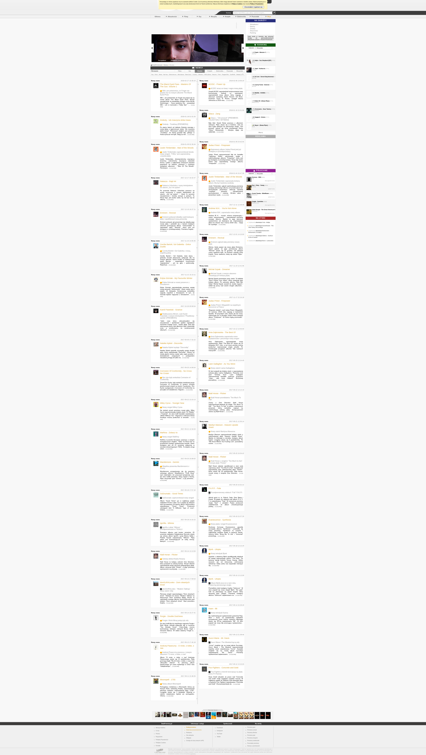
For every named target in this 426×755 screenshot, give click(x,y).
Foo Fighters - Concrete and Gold (223, 668)
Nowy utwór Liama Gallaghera (223, 368)
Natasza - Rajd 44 (168, 181)
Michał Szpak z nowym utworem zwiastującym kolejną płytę (222, 274)
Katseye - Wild (256, 177)
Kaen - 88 (213, 609)
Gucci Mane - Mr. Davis (219, 638)
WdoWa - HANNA (259, 93)
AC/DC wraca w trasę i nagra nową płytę (227, 88)
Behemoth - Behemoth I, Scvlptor (259, 236)
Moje (269, 16)
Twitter (219, 736)
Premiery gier (251, 727)
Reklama (189, 732)
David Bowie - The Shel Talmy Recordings (261, 231)
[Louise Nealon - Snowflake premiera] (213, 713)
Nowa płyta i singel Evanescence (224, 524)
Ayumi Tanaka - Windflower (260, 193)
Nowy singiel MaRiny (170, 437)
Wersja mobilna (160, 727)
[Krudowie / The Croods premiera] (235, 713)
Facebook (220, 727)
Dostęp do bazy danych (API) (195, 740)
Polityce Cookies (237, 4)
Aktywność (254, 31)
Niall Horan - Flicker (169, 555)
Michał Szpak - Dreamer (219, 269)
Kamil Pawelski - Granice (171, 310)
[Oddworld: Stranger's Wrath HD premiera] (180, 713)
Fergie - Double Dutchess (171, 616)
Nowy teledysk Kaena (219, 613)
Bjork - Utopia (215, 549)
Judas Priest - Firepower (219, 145)
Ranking (253, 33)
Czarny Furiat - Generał (261, 85)
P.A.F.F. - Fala (215, 488)
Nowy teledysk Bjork (219, 553)
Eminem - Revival (168, 213)
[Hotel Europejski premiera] (185, 713)
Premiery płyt (251, 735)
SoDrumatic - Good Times (171, 494)
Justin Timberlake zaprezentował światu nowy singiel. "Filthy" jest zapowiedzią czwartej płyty (177, 154)
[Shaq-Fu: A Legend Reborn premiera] (241, 713)
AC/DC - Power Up (217, 84)
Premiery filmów (252, 732)
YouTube (219, 733)
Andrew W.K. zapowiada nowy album (225, 212)
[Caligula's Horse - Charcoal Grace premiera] (224, 713)
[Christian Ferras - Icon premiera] (157, 713)
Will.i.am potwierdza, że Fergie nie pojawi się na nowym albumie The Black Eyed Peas (176, 93)
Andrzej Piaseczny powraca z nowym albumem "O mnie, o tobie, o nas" (176, 653)
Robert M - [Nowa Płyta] (261, 101)
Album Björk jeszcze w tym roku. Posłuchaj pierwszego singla (222, 584)
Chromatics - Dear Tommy (262, 109)
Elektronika (241, 16)
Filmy (186, 16)
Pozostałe (255, 16)
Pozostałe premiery (253, 743)
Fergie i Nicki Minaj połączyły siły (175, 620)
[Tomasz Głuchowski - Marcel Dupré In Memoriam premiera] (197, 713)
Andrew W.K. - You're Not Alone (223, 208)
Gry (200, 16)
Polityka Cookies (161, 742)
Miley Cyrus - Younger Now (172, 403)
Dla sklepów (190, 735)
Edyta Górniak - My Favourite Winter (176, 278)
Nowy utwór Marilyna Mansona (223, 431)
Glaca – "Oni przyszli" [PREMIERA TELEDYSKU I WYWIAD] (223, 119)
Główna (157, 16)
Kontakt (158, 745)
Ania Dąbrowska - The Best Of (222, 332)
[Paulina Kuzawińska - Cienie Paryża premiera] (191, 713)
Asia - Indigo (266, 227)
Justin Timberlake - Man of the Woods (177, 148)
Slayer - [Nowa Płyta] (261, 125)
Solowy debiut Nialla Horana (173, 559)
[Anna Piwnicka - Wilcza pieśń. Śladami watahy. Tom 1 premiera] (208, 713)
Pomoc (158, 733)
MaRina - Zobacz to (169, 432)
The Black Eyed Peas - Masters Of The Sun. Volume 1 (175, 85)
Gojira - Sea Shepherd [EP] (262, 60)
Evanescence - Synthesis (220, 520)
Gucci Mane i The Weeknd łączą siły (225, 642)
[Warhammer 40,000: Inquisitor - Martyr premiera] (257, 713)
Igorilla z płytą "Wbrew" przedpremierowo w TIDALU (171, 528)
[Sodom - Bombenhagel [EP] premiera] (219, 713)
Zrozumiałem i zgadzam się (253, 7)
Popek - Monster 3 (260, 52)
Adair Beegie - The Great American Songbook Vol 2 (268, 209)
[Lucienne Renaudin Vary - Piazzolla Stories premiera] (202, 713)
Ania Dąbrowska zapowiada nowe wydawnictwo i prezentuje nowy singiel (224, 337)
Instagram (220, 730)
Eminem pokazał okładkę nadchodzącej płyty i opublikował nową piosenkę (177, 218)
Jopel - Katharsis (259, 68)
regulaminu (193, 753)
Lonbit (163, 752)
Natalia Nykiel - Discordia (171, 343)
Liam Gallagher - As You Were (222, 364)
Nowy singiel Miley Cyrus (172, 407)
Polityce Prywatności (256, 4)
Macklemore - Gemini (169, 462)
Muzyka (214, 16)
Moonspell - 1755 (167, 680)
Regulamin (159, 736)
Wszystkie (239, 71)
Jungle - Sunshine (257, 201)
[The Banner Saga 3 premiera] (262, 713)
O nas (157, 730)
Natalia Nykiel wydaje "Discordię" (175, 347)
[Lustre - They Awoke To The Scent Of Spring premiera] (230, 713)
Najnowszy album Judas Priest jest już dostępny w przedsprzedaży (225, 150)
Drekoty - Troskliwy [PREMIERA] (175, 124)
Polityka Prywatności (162, 739)
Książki (227, 16)
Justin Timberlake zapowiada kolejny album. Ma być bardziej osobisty (224, 182)
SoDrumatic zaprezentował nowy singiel (178, 498)
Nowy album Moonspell (171, 684)
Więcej (260, 132)
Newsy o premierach (253, 746)
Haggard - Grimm (259, 117)
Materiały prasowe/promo (194, 730)
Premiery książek (252, 738)
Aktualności (172, 16)
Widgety (188, 738)
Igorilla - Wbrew (167, 523)
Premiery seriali (252, 730)
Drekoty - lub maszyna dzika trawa (175, 120)
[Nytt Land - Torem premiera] (169, 713)
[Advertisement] (195, 25)
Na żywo (260, 218)
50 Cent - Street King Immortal (264, 76)
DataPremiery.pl (166, 723)
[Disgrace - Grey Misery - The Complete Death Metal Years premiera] (163, 713)
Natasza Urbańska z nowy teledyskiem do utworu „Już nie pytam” (176, 186)
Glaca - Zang (214, 114)
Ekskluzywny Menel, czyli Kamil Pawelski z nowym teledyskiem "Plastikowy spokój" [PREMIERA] (177, 316)
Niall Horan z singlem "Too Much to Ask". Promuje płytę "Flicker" (226, 462)
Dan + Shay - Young (258, 185)
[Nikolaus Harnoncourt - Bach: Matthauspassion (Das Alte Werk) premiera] (174, 713)
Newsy (252, 26)
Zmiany (252, 29)
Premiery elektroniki (253, 740)
